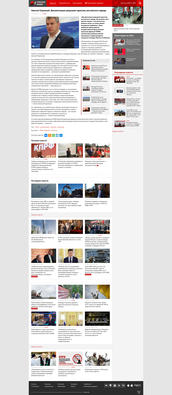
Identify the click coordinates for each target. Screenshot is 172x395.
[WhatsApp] (53, 135)
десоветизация (44, 127)
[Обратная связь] (116, 3)
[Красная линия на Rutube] (123, 385)
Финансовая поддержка (90, 386)
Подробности (64, 3)
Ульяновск (53, 127)
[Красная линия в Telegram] (110, 385)
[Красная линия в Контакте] (106, 385)
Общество (47, 130)
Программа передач (95, 3)
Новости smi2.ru (37, 215)
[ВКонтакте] (45, 135)
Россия (37, 127)
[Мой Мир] (61, 135)
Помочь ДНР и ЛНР (128, 3)
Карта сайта (86, 392)
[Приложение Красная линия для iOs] (132, 385)
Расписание (61, 384)
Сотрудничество (48, 386)
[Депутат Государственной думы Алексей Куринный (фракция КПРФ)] (55, 32)
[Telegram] (57, 135)
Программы (77, 3)
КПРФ (41, 130)
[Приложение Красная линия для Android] (128, 385)
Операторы (47, 384)
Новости (53, 3)
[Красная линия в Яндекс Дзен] (114, 385)
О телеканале (35, 386)
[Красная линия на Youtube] (119, 385)
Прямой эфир (61, 386)
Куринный (60, 127)
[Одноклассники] (49, 135)
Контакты (33, 384)
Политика (54, 130)
